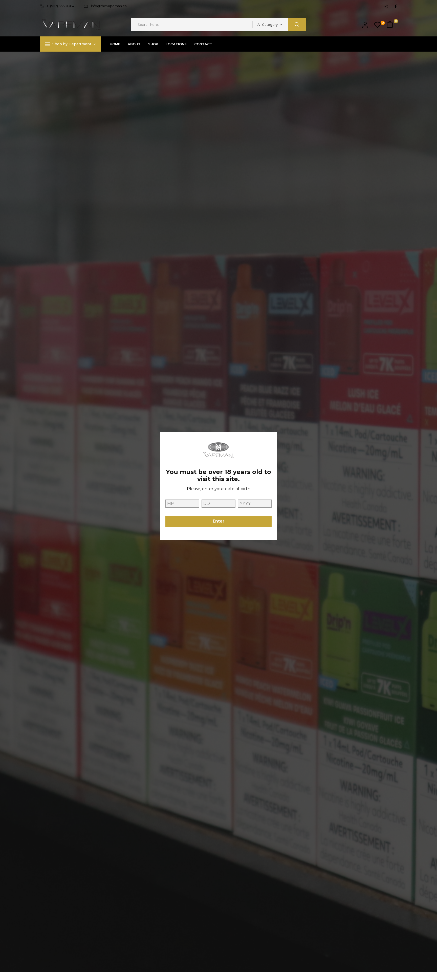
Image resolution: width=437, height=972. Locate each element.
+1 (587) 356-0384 (60, 6)
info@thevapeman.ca (109, 6)
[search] (297, 24)
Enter (218, 521)
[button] (390, 24)
